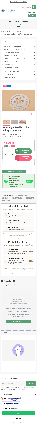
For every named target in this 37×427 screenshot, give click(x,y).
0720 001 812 (15, 1)
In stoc (4, 136)
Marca (4, 134)
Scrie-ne (29, 181)
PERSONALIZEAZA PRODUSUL (14, 171)
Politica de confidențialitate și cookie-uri (23, 423)
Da (31, 383)
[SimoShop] (8, 11)
